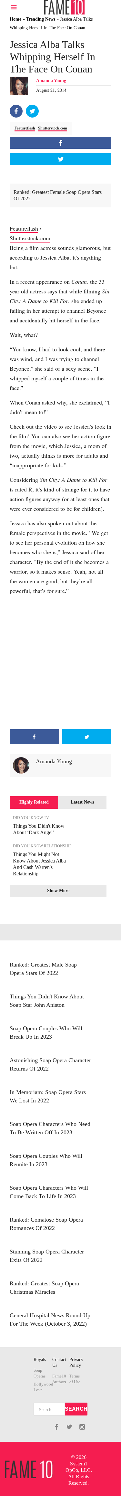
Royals (40, 1359)
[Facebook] (16, 111)
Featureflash (25, 128)
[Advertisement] (60, 662)
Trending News (40, 19)
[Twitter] (32, 111)
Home (15, 19)
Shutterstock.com (52, 128)
